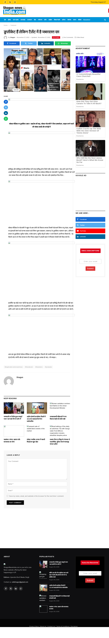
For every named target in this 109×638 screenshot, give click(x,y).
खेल (35, 20)
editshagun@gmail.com (20, 582)
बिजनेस (69, 20)
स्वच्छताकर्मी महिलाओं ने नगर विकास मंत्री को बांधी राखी (58, 417)
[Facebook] (6, 102)
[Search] (105, 19)
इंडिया (9, 20)
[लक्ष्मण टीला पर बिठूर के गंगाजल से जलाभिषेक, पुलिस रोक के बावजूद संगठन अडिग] (60, 431)
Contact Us (51, 626)
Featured (56, 37)
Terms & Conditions (62, 626)
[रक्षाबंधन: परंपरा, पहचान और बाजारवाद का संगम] (14, 431)
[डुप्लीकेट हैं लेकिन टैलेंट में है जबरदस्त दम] (37, 70)
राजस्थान (29, 20)
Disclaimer (74, 626)
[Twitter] (6, 107)
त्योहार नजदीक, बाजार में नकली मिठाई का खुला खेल (36, 440)
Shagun (12, 37)
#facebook (29, 367)
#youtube (48, 367)
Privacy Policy (34, 626)
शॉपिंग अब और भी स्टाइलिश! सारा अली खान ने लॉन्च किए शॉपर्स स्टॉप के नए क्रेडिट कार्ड (58, 575)
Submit (90, 268)
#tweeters (39, 367)
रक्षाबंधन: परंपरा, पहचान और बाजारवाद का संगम (12, 440)
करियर (63, 20)
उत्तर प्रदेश (16, 20)
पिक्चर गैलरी (57, 20)
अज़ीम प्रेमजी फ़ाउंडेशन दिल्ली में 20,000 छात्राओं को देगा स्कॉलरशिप (36, 418)
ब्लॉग (45, 20)
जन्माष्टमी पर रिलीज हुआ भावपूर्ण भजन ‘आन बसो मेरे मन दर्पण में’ (13, 417)
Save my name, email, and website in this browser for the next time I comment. (36, 496)
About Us (43, 626)
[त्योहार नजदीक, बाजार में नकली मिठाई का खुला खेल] (37, 431)
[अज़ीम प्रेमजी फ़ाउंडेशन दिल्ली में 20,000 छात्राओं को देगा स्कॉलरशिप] (37, 408)
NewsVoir (86, 20)
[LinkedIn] (6, 113)
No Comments (68, 37)
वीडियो (79, 20)
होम (5, 20)
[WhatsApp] (6, 119)
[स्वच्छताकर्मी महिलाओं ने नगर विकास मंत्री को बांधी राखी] (60, 408)
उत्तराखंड (23, 20)
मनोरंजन (40, 20)
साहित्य (50, 20)
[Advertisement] (68, 10)
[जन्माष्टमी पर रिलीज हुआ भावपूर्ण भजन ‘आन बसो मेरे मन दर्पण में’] (14, 408)
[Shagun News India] (14, 10)
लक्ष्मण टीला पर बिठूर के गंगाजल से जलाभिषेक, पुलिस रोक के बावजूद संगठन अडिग (60, 441)
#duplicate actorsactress (13, 367)
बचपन (74, 20)
